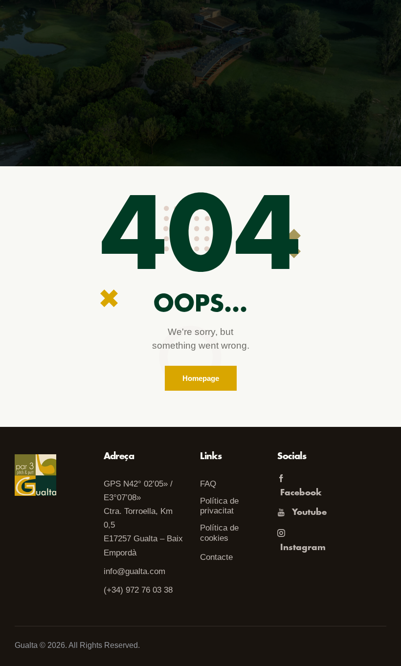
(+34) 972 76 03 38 (138, 590)
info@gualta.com (134, 571)
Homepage (200, 378)
